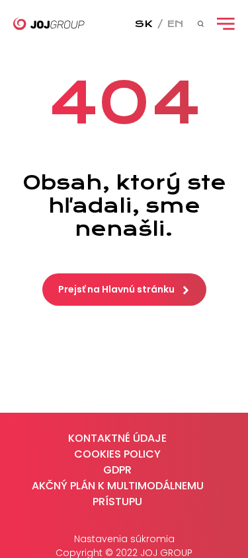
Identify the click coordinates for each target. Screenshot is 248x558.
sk (143, 24)
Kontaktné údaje (117, 438)
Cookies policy (117, 454)
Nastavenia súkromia (124, 538)
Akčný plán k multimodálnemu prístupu (118, 493)
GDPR (117, 469)
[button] (124, 289)
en (175, 24)
